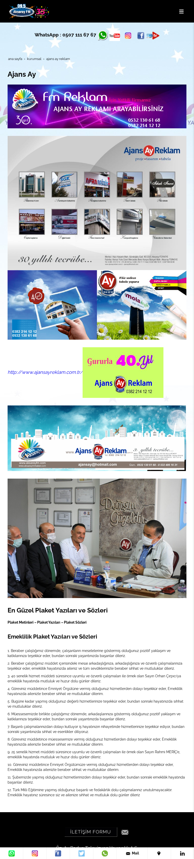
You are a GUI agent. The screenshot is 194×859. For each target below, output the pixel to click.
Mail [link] (135, 853)
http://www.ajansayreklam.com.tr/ (45, 372)
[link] (11, 853)
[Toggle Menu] (181, 11)
